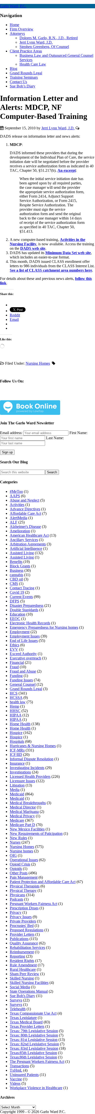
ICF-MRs (17, 750)
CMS (14, 583)
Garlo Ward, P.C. (13, 6)
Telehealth (18, 1009)
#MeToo (16, 491)
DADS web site (32, 248)
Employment (19, 632)
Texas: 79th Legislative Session (34, 1031)
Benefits (16, 562)
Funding (16, 676)
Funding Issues (21, 680)
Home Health (20, 724)
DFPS (14, 601)
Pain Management (24, 877)
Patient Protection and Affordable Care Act (43, 882)
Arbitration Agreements (28, 544)
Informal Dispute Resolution (31, 759)
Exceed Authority (23, 654)
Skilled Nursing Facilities (29, 983)
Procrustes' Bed (22, 926)
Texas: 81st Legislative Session (33, 1040)
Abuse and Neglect (24, 500)
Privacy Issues (21, 917)
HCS (14, 693)
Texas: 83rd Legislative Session (34, 1048)
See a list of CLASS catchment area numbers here (51, 270)
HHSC (15, 711)
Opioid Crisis (20, 864)
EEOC (15, 619)
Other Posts (19, 873)
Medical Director (23, 807)
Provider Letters (22, 934)
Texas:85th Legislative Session (33, 1053)
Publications (19, 939)
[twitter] (26, 396)
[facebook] (15, 396)
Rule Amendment (23, 965)
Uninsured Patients (24, 1075)
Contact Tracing (22, 588)
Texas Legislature (23, 1018)
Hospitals (17, 741)
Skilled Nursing (22, 978)
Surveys (16, 1000)
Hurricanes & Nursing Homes (33, 746)
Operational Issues (24, 860)
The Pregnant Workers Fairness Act (37, 1061)
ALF (13, 522)
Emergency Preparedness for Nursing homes (44, 627)
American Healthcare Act (29, 535)
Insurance (17, 763)
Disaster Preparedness (26, 605)
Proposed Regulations (26, 930)
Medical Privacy (22, 816)
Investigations (20, 772)
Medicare (17, 820)
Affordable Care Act (25, 513)
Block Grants (20, 566)
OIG (13, 855)
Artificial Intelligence (26, 548)
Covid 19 (17, 592)
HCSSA (16, 697)
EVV (14, 649)
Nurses (15, 842)
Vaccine (16, 1079)
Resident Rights (22, 961)
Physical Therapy (23, 890)
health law (18, 702)
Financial (17, 662)
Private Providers (23, 921)
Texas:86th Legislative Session (33, 1057)
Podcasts (16, 899)
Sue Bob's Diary (22, 996)
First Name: (78, 433)
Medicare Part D (22, 825)
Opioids (16, 868)
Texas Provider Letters (27, 1026)
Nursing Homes (38, 363)
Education (17, 614)
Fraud (14, 667)
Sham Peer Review (24, 974)
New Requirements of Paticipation (36, 833)
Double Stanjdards (24, 610)
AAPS (15, 496)
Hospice (16, 733)
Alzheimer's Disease (25, 526)
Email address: (11, 433)
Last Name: (55, 438)
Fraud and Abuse (23, 671)
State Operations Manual (29, 991)
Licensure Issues (22, 781)
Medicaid (17, 794)
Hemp (14, 706)
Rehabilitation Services (27, 947)
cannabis (16, 575)
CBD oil (16, 579)
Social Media (20, 987)
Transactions (19, 1066)
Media (14, 790)
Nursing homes (21, 851)
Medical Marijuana (24, 811)
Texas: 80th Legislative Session (34, 1035)
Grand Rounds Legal (26, 689)
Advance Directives (25, 509)
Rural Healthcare (23, 969)
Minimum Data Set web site (68, 253)
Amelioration (20, 531)
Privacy (15, 912)
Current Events (21, 597)
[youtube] (49, 396)
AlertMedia (18, 518)
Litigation (17, 785)
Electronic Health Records (30, 623)
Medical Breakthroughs (28, 803)
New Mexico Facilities (27, 829)
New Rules (18, 838)
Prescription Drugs (24, 908)
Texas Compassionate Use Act (33, 1013)
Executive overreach (25, 658)
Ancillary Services (24, 540)
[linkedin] (38, 396)
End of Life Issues (24, 640)
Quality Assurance (24, 943)
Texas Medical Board (26, 1022)
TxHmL (16, 1070)
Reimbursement (22, 952)
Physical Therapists (24, 886)
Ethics (14, 645)
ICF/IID (16, 754)
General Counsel (23, 684)
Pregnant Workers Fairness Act (33, 904)
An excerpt (66, 170)
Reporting (17, 956)
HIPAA (15, 715)
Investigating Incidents (27, 768)
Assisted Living (22, 553)
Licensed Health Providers (30, 776)
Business (16, 570)
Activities (17, 505)
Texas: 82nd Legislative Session (34, 1044)
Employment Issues (25, 636)
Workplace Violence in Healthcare (36, 1088)
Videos (15, 1083)
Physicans (17, 895)
